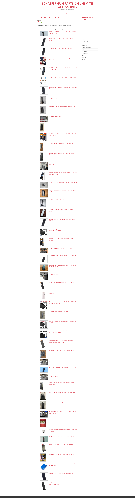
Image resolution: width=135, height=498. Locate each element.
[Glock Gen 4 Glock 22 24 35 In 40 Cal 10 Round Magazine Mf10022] (44, 42)
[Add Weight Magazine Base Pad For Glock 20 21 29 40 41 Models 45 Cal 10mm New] (44, 334)
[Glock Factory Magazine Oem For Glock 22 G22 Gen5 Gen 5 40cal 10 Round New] (44, 286)
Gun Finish (83, 63)
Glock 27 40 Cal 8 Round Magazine (57, 199)
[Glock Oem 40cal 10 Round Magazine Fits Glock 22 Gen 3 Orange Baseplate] (44, 100)
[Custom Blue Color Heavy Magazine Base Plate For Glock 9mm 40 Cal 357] (44, 467)
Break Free (83, 78)
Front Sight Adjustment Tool (86, 61)
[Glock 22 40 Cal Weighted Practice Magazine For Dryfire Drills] (44, 213)
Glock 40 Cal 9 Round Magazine (56, 116)
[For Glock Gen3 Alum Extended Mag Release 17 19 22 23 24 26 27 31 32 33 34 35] (44, 377)
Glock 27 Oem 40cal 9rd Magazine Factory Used (60, 311)
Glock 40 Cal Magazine (48, 17)
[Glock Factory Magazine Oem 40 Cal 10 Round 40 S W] (44, 147)
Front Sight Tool (84, 45)
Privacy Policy (64, 13)
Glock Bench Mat (84, 51)
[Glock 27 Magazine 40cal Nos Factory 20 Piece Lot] (44, 250)
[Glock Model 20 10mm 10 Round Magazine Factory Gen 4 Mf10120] (44, 223)
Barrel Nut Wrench (84, 26)
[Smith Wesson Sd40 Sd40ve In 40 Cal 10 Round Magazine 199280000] (44, 295)
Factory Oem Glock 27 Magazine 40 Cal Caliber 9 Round (61, 454)
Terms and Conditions (71, 13)
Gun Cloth (83, 76)
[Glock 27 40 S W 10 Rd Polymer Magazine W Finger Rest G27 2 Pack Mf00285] (44, 137)
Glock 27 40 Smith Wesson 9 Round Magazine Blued (61, 473)
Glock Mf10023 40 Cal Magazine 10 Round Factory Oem (61, 420)
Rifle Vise (83, 24)
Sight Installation (84, 39)
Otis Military (83, 37)
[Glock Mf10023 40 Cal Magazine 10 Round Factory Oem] (44, 423)
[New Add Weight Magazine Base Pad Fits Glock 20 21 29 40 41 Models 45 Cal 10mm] (44, 305)
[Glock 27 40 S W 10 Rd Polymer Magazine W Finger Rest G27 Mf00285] (44, 242)
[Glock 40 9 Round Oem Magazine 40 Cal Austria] (44, 127)
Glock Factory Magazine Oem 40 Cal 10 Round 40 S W (61, 143)
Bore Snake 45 (84, 74)
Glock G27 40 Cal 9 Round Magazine (57, 402)
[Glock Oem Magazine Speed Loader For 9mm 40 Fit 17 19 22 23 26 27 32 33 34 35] (44, 267)
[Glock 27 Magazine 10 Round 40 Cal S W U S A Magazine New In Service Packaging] (44, 176)
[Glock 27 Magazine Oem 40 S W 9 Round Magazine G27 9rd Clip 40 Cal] (44, 61)
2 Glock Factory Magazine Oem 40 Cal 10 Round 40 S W (61, 350)
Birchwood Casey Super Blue (86, 47)
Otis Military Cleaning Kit (85, 29)
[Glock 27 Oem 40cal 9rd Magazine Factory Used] (44, 315)
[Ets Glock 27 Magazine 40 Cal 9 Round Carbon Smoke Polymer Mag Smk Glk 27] (44, 448)
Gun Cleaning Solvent (85, 22)
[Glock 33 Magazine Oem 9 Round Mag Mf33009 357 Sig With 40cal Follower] (44, 193)
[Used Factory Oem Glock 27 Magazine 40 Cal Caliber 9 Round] (44, 439)
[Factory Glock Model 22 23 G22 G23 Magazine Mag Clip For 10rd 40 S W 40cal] (44, 33)
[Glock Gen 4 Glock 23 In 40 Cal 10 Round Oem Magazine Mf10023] (44, 52)
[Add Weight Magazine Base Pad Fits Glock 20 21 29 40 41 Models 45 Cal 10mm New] (44, 232)
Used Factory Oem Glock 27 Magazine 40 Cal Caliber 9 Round (63, 436)
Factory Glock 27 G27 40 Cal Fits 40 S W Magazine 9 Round (62, 367)
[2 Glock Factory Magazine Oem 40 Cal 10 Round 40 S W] (44, 354)
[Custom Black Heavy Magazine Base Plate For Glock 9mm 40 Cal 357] (44, 185)
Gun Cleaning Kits (84, 67)
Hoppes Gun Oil (84, 72)
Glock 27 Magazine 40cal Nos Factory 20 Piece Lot (60, 248)
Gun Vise (83, 55)
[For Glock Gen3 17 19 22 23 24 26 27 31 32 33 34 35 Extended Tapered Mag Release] (44, 276)
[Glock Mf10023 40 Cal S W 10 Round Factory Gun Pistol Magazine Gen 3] (44, 156)
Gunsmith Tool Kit (84, 35)
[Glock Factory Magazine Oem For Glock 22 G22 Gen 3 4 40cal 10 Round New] (44, 71)
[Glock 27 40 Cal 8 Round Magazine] (44, 203)
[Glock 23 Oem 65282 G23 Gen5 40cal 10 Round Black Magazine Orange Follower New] (44, 344)
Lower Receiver (84, 43)
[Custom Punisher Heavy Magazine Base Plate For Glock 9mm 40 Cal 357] (44, 431)
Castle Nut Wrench (85, 70)
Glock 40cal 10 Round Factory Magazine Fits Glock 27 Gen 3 (62, 106)
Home (59, 13)
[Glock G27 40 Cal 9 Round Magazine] (44, 405)
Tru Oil (83, 49)
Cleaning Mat (84, 57)
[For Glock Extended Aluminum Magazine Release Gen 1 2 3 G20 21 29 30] (44, 362)
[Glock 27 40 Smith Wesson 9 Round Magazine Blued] (44, 476)
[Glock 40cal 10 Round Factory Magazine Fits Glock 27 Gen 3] (44, 110)
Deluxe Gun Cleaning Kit (85, 41)
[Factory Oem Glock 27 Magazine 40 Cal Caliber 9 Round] (44, 457)
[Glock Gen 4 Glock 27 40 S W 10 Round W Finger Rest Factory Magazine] (44, 90)
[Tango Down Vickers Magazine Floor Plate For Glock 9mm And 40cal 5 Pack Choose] (44, 81)
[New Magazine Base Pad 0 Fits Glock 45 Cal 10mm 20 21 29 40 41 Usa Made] (44, 324)
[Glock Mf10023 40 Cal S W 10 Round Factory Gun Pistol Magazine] (44, 166)
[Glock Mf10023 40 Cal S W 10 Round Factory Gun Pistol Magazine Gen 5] (44, 386)
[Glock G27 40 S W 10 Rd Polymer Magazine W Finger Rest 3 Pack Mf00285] (44, 414)
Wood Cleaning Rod (85, 53)
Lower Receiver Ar (84, 59)
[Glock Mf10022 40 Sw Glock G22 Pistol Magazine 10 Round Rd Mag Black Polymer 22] (44, 486)
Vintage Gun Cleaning (85, 31)
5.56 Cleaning (84, 33)
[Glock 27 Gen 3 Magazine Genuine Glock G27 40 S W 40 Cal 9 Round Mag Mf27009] (44, 259)
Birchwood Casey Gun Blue (86, 65)
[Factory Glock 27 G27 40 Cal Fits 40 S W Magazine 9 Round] (44, 370)
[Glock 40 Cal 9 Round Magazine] (44, 119)
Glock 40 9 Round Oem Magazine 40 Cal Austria (60, 124)
